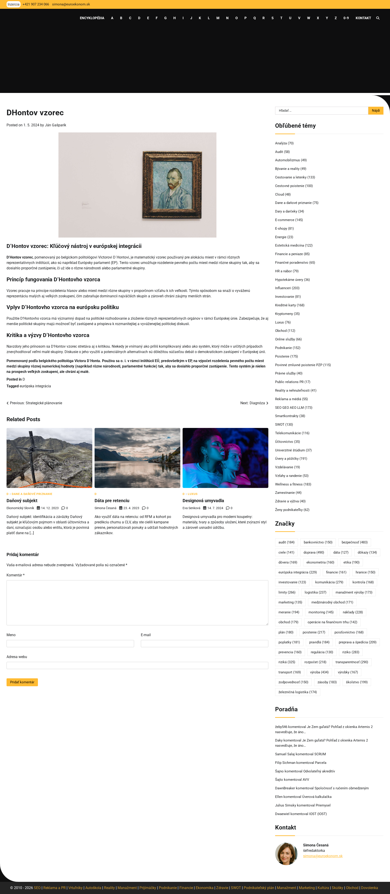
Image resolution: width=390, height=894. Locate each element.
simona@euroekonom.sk (323, 856)
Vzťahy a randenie (288, 476)
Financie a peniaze (289, 254)
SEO (37, 888)
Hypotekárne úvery (289, 280)
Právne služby (285, 373)
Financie (186, 888)
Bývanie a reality (287, 169)
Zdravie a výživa (287, 501)
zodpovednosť (293, 682)
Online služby (285, 339)
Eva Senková (191, 508)
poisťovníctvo (349, 632)
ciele (286, 552)
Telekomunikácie (288, 433)
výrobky (348, 672)
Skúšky (337, 888)
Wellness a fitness (289, 484)
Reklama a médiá (288, 399)
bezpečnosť (355, 542)
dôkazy (367, 552)
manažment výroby (354, 592)
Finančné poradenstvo (291, 263)
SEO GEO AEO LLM (289, 408)
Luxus (193, 493)
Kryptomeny (284, 314)
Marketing (307, 888)
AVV (306, 780)
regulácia (322, 652)
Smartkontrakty (286, 416)
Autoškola (93, 888)
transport (290, 672)
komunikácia (329, 582)
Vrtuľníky (75, 888)
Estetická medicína (289, 245)
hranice (365, 572)
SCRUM (320, 754)
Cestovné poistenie (289, 186)
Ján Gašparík (55, 125)
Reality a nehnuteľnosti (292, 390)
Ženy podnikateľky (289, 510)
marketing (290, 602)
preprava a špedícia (357, 642)
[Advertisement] (195, 61)
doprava (314, 552)
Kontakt (363, 18)
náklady (353, 612)
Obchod (281, 331)
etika (352, 562)
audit (287, 542)
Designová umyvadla (203, 500)
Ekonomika (205, 888)
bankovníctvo (318, 542)
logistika (315, 592)
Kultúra (323, 888)
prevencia (290, 652)
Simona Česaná (105, 508)
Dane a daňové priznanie (32, 493)
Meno (11, 635)
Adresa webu (17, 657)
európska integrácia (35, 386)
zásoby (327, 682)
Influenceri (283, 288)
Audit (279, 152)
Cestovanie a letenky (290, 177)
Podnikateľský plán (259, 888)
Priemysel (323, 805)
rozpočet (315, 662)
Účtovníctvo (284, 442)
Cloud (279, 194)
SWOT (279, 425)
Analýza (281, 143)
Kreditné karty (285, 305)
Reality (109, 888)
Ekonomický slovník (20, 508)
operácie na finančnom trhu (332, 622)
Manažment (127, 888)
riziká (287, 662)
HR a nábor (283, 271)
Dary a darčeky (286, 211)
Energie (280, 237)
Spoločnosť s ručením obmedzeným (342, 788)
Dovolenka (369, 888)
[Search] (377, 18)
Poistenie (282, 356)
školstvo (357, 682)
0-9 (346, 18)
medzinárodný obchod (332, 602)
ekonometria (320, 562)
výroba (319, 672)
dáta (340, 552)
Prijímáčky (147, 888)
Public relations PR (289, 382)
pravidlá (319, 642)
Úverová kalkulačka (317, 797)
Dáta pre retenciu (112, 500)
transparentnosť (352, 662)
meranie (289, 612)
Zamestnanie (285, 493)
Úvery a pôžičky (287, 459)
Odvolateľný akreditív (319, 771)
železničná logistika (298, 692)
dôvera (288, 562)
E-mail (146, 635)
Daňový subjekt (22, 500)
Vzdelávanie (284, 467)
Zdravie (222, 888)
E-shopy (281, 228)
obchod (288, 622)
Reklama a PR (54, 888)
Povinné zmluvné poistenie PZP (298, 365)
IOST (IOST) (318, 814)
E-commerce (284, 220)
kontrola (363, 582)
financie (336, 572)
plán (286, 632)
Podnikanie (283, 348)
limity (287, 592)
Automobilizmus (287, 160)
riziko (350, 652)
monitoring (321, 612)
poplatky (289, 642)
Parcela (320, 763)
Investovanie (284, 297)
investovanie (292, 582)
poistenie (314, 632)
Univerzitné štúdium (290, 450)
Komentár (16, 575)
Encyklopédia (92, 18)
